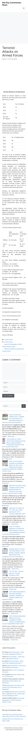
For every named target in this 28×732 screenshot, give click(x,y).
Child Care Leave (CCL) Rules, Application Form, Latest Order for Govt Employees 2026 (13, 693)
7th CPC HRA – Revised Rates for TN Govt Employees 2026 (16, 573)
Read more (11, 436)
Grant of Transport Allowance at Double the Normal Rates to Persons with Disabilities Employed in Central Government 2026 (13, 530)
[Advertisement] (14, 26)
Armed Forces (8, 339)
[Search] (24, 406)
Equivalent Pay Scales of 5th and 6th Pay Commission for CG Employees (13, 687)
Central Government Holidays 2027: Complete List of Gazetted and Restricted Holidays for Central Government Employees (13, 418)
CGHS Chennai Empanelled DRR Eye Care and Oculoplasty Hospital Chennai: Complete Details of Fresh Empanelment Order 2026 (13, 619)
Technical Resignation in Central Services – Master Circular (13, 700)
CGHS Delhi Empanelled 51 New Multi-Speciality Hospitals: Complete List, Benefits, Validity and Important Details (13, 595)
